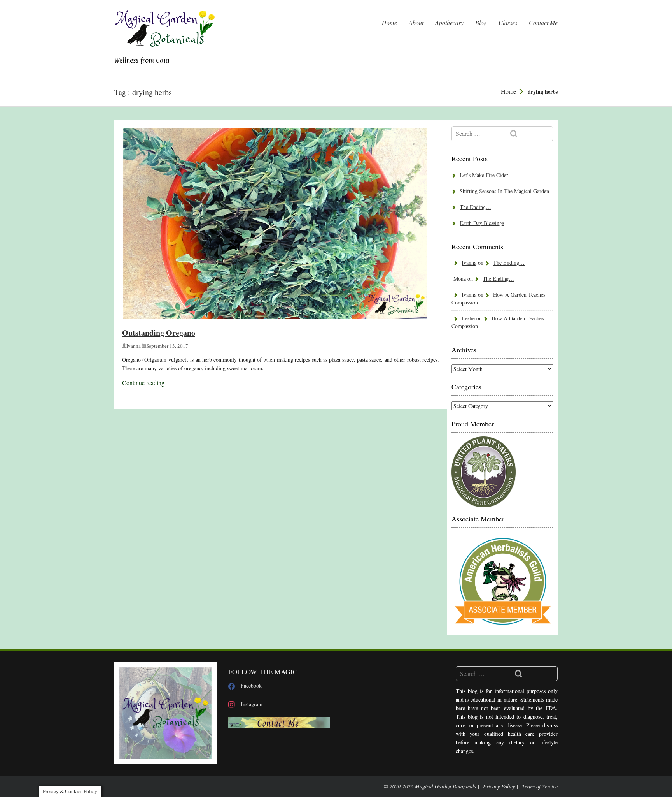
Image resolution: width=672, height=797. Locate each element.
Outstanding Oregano (158, 332)
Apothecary (449, 22)
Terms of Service (540, 786)
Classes (508, 22)
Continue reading (143, 382)
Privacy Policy (499, 786)
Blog (481, 22)
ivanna (133, 345)
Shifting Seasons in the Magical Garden (504, 191)
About (416, 22)
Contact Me (543, 22)
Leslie (468, 318)
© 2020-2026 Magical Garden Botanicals (430, 786)
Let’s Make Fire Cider (484, 175)
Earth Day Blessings (482, 223)
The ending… (475, 207)
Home (389, 22)
